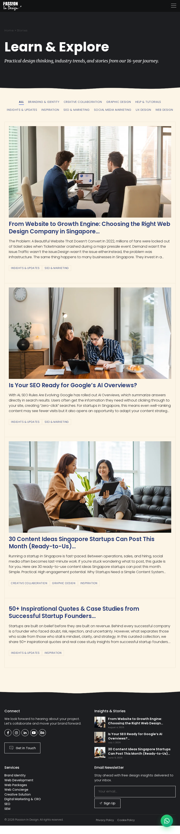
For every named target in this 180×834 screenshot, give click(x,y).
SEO (7, 804)
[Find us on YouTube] (33, 732)
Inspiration (88, 583)
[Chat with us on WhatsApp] (167, 821)
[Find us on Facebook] (7, 732)
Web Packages (15, 785)
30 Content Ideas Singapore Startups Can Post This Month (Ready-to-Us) (82, 542)
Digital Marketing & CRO (22, 799)
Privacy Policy (105, 820)
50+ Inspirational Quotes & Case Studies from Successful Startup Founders (74, 612)
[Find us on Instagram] (16, 732)
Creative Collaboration (29, 583)
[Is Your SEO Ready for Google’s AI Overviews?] (90, 333)
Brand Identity (15, 775)
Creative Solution (17, 794)
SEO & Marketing (57, 268)
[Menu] (173, 6)
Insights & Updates (25, 268)
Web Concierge (16, 789)
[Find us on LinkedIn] (25, 732)
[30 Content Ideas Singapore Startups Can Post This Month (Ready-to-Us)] (90, 487)
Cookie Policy (126, 820)
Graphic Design (63, 583)
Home (9, 30)
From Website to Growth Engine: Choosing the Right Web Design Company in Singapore (89, 227)
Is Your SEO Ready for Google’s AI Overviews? (73, 385)
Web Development (18, 780)
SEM (7, 809)
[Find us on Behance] (42, 732)
